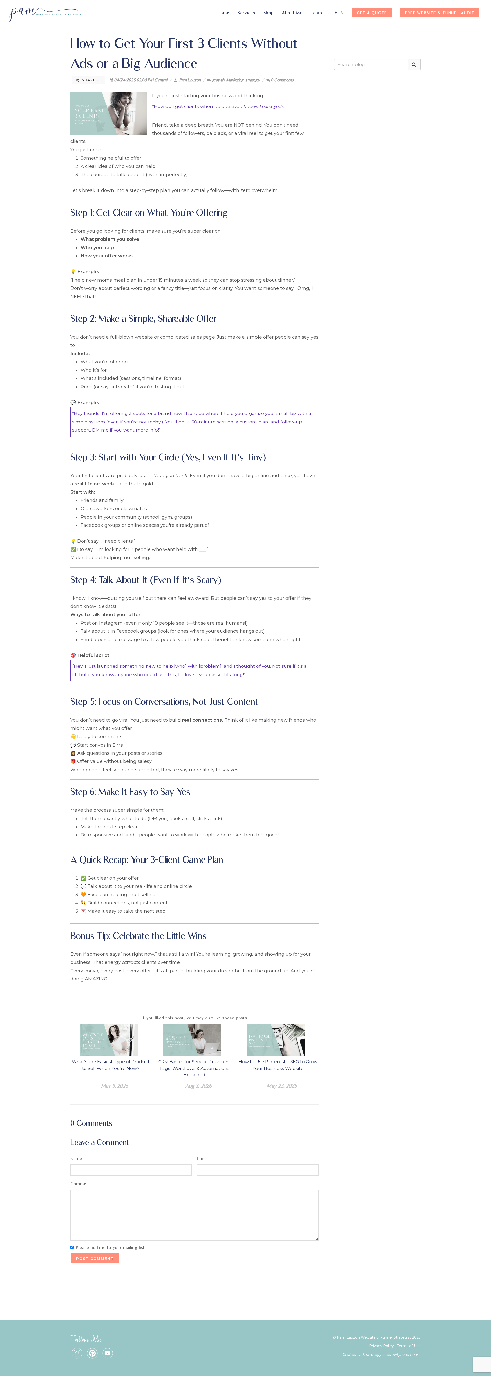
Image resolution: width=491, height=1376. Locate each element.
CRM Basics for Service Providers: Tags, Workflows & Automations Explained (194, 1068)
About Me (292, 12)
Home (223, 12)
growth (218, 80)
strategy (252, 80)
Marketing (234, 80)
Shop (268, 12)
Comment (80, 1183)
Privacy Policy (381, 1346)
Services (246, 12)
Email (202, 1158)
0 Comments (282, 80)
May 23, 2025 (282, 1086)
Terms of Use (409, 1346)
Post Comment (95, 1258)
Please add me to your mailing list (110, 1247)
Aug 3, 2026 (198, 1086)
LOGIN (337, 12)
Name (76, 1158)
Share (89, 80)
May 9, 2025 (114, 1086)
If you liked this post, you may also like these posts (194, 1017)
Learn (316, 12)
